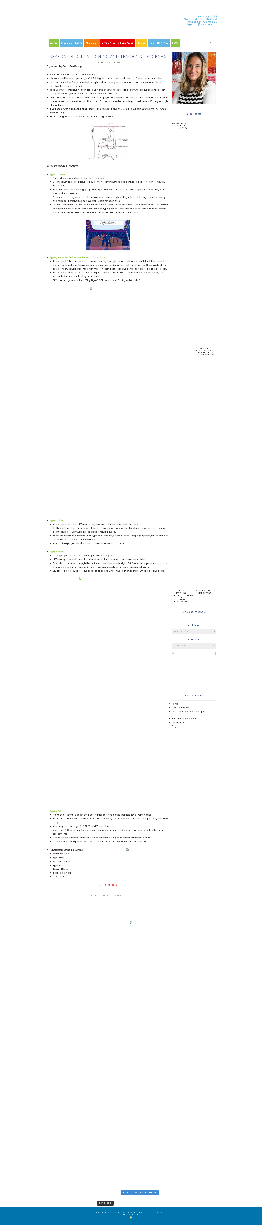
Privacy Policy (131, 1215)
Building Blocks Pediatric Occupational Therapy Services (100, 30)
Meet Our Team (180, 707)
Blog (174, 726)
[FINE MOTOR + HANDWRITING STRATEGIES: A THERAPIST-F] (164, 1002)
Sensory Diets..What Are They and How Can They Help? (204, 351)
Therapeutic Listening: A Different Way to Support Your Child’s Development (182, 596)
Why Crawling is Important (205, 592)
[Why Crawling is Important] (205, 586)
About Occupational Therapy (188, 711)
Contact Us (178, 722)
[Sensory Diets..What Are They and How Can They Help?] (205, 343)
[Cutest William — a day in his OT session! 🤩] (98, 1000)
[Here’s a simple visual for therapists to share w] (32, 947)
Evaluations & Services (184, 718)
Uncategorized (115, 895)
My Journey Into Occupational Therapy (182, 125)
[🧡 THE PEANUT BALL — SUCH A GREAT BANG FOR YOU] (164, 1104)
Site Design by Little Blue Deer (148, 1212)
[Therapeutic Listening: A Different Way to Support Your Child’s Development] (182, 586)
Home (175, 703)
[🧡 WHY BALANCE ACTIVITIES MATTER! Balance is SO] (98, 1118)
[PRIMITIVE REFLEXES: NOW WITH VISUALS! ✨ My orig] (32, 1139)
